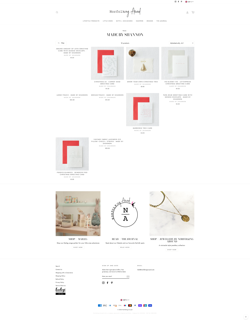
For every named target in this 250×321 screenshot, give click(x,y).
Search (58, 266)
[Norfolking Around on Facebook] (107, 283)
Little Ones (108, 21)
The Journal (162, 21)
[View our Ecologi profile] (60, 291)
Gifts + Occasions (124, 21)
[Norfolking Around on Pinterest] (112, 283)
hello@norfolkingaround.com (145, 270)
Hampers (139, 21)
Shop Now (78, 247)
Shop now (172, 250)
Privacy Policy (60, 282)
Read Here (125, 247)
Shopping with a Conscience (64, 273)
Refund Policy (60, 279)
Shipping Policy (60, 276)
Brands (150, 21)
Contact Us (59, 269)
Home (124, 31)
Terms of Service (61, 286)
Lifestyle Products (91, 21)
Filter (62, 43)
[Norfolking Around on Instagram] (103, 283)
